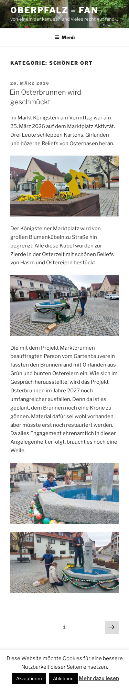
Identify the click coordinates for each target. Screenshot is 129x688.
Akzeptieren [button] (29, 678)
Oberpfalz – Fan (54, 10)
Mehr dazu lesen (99, 678)
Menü (68, 37)
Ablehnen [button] (63, 678)
